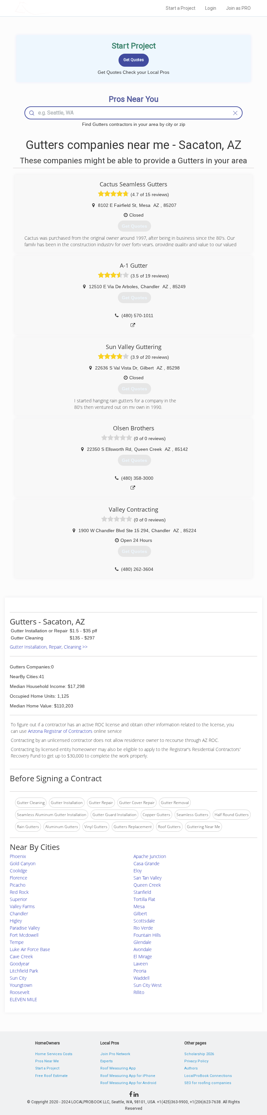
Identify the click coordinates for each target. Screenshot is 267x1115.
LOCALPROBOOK (52, 8)
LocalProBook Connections (208, 1076)
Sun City (18, 978)
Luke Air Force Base (30, 949)
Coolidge (18, 870)
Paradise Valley (25, 928)
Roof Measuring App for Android (128, 1083)
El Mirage (143, 956)
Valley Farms (22, 906)
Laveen (141, 964)
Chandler (19, 913)
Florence (18, 878)
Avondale (143, 949)
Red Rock (19, 892)
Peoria (140, 971)
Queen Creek (147, 885)
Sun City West (148, 985)
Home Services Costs (53, 1054)
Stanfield (142, 892)
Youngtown (21, 985)
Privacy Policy (196, 1061)
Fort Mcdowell (24, 935)
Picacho (17, 885)
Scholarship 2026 (199, 1054)
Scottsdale (144, 921)
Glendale (142, 942)
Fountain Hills (147, 935)
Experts (106, 1061)
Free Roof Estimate (51, 1076)
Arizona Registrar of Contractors (61, 731)
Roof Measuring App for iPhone (127, 1076)
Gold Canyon (22, 863)
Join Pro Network (115, 1054)
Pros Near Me (47, 1061)
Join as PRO (238, 8)
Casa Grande (147, 863)
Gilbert (140, 913)
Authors (191, 1068)
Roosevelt (20, 992)
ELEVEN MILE (23, 999)
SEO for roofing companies (207, 1083)
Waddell (141, 978)
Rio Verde (143, 928)
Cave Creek (21, 956)
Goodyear (19, 964)
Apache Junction (150, 856)
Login (210, 8)
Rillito (139, 992)
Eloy (138, 870)
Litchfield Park (24, 971)
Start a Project (180, 8)
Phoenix (18, 856)
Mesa (139, 906)
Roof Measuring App (118, 1068)
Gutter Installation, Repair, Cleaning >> (49, 647)
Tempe (17, 942)
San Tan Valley (148, 878)
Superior (18, 899)
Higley (16, 921)
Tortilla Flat (144, 899)
